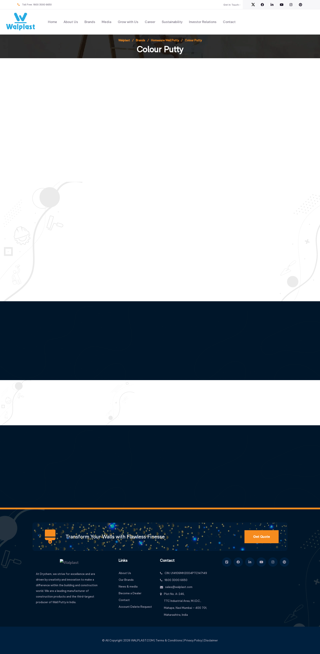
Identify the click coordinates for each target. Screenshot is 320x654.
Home (52, 22)
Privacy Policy (193, 640)
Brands (89, 22)
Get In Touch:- (232, 4)
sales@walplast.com (178, 587)
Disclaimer (211, 640)
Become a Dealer (130, 593)
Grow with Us (128, 22)
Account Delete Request (135, 606)
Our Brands (126, 579)
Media (106, 22)
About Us (71, 22)
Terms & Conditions (169, 640)
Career (150, 22)
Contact (229, 22)
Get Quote (261, 537)
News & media (128, 586)
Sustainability (172, 22)
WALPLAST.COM (142, 640)
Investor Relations (202, 22)
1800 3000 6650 (42, 4)
